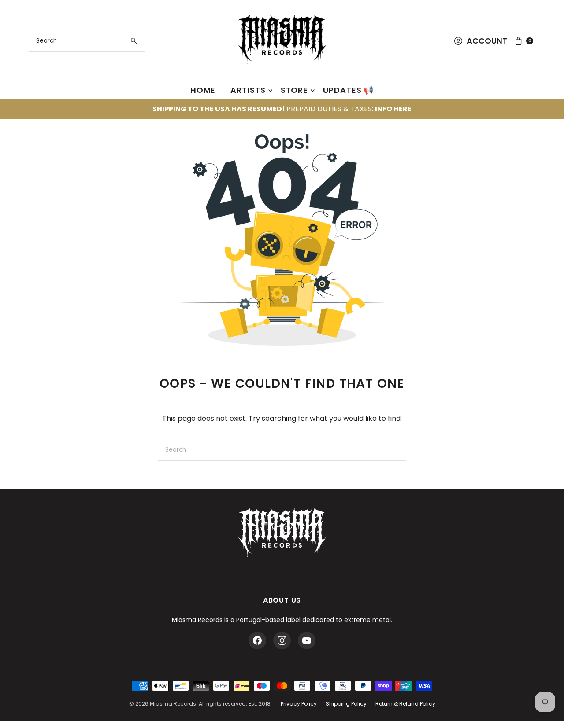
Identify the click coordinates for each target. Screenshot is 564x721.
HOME (203, 90)
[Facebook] (257, 640)
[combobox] (87, 41)
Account (487, 40)
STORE (294, 90)
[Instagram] (282, 640)
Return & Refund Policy (405, 703)
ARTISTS (247, 90)
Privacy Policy (299, 703)
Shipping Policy (346, 703)
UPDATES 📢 (348, 90)
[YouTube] (306, 640)
